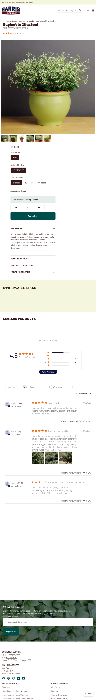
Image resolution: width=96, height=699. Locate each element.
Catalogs (6, 687)
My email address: (11, 616)
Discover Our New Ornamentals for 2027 (17, 2)
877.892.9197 (11, 657)
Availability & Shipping (21, 265)
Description (16, 228)
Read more (15, 248)
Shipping (54, 691)
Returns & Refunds (58, 695)
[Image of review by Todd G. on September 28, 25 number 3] (65, 458)
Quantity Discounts (20, 259)
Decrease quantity (16, 207)
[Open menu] (92, 10)
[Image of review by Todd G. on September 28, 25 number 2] (51, 458)
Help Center (55, 687)
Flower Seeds (11, 20)
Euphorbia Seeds (26, 20)
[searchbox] (13, 387)
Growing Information (20, 272)
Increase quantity (39, 207)
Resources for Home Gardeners (16, 695)
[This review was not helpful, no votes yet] (89, 421)
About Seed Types (18, 190)
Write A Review (48, 372)
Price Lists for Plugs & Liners (15, 691)
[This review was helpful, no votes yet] (84, 421)
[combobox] (67, 10)
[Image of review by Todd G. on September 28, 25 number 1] (38, 458)
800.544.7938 (14, 654)
